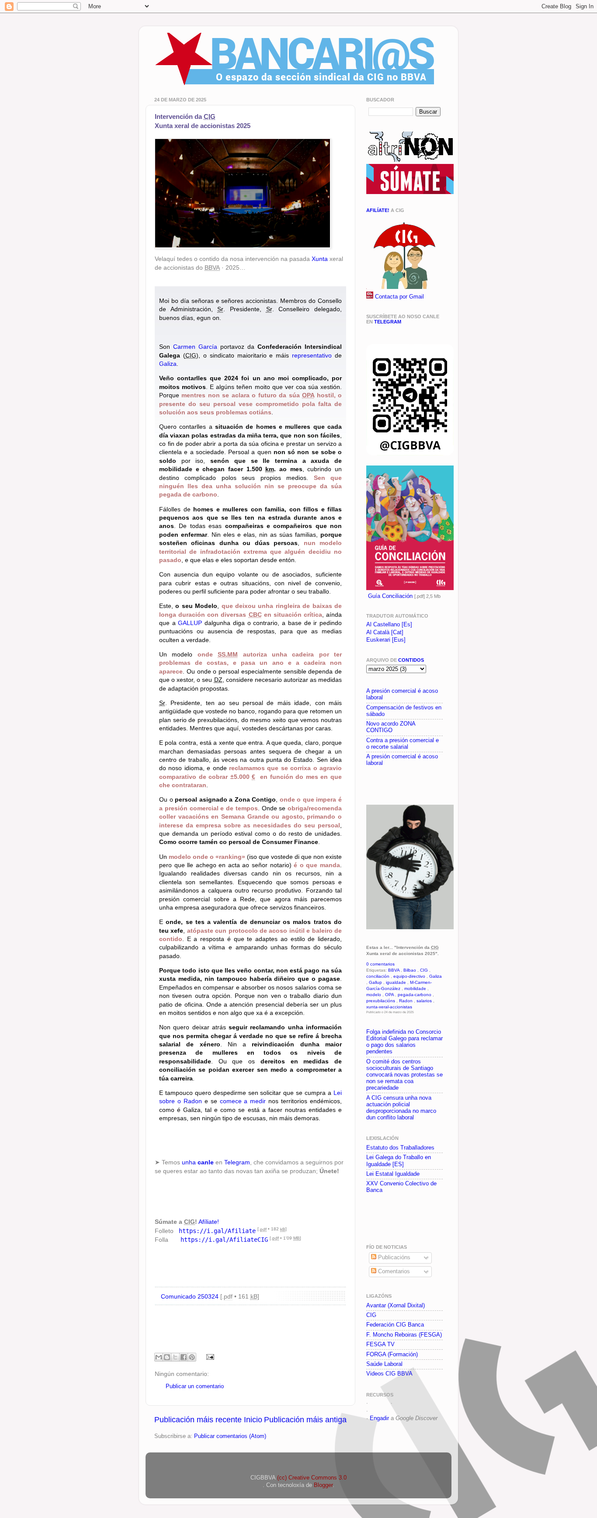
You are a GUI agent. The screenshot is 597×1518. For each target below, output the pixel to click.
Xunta (320, 258)
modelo (373, 994)
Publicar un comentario (195, 1386)
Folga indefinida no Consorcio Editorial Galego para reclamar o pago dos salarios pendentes (404, 1042)
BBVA (393, 970)
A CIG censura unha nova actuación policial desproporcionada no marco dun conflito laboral (401, 1108)
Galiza (168, 363)
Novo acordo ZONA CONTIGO (390, 727)
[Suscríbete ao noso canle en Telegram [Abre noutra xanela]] (410, 454)
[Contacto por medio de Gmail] (369, 297)
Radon (406, 1000)
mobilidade (415, 988)
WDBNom (382, 1411)
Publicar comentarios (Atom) (230, 1436)
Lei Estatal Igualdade (393, 1174)
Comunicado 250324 (190, 1296)
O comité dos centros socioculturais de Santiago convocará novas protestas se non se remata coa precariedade (404, 1075)
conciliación (377, 976)
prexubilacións (380, 1000)
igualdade (396, 982)
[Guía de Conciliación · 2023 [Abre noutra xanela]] (410, 588)
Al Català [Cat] (384, 632)
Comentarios (393, 1271)
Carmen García (195, 346)
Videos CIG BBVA (389, 1374)
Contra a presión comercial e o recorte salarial (402, 743)
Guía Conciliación (390, 596)
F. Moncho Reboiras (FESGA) (404, 1335)
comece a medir (243, 1101)
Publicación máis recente (198, 1419)
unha (198, 1162)
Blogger (323, 1485)
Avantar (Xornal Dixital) (395, 1306)
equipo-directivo (409, 976)
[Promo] (367, 784)
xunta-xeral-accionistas (389, 1006)
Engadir (379, 1418)
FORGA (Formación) (392, 1354)
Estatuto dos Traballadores (400, 1148)
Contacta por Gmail (399, 297)
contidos (411, 660)
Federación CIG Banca (395, 1325)
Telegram (237, 1162)
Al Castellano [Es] (389, 625)
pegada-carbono (414, 994)
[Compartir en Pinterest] (191, 1357)
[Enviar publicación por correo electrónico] (209, 1357)
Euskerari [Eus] (386, 640)
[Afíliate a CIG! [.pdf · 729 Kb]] (403, 287)
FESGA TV (380, 1344)
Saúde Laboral (384, 1364)
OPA (389, 994)
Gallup (375, 982)
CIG (424, 970)
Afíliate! (208, 1221)
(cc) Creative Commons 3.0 (312, 1478)
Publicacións (393, 1257)
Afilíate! (377, 210)
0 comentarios (380, 964)
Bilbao (409, 970)
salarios (424, 1000)
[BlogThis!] (167, 1357)
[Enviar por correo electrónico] (158, 1357)
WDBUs (404, 1403)
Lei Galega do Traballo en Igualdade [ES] (398, 1160)
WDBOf (379, 1403)
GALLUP (190, 622)
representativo (312, 355)
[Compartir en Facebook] (183, 1357)
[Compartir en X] (175, 1357)
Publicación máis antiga (305, 1419)
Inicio (253, 1419)
